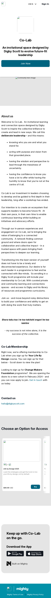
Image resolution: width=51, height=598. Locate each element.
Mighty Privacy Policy (35, 594)
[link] (21, 464)
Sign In (45, 4)
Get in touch (35, 380)
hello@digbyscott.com (12, 403)
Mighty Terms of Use (15, 594)
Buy (35, 487)
